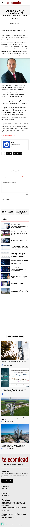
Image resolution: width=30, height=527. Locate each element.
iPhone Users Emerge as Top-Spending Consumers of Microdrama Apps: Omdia (18, 255)
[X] (13, 146)
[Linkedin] (10, 153)
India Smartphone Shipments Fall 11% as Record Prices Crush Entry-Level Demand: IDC (19, 248)
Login (26, 177)
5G (2, 510)
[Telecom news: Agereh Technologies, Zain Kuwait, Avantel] (15, 350)
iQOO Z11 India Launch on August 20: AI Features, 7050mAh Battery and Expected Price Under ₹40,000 (19, 240)
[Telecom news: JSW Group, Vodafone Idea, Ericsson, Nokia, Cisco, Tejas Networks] (15, 433)
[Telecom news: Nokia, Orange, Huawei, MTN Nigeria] (15, 406)
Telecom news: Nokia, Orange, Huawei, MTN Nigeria (14, 418)
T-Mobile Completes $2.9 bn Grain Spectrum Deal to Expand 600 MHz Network (19, 233)
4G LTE (2, 505)
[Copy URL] (7, 153)
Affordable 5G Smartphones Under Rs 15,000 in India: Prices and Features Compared (19, 269)
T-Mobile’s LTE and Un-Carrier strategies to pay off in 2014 (21, 212)
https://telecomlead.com (15, 144)
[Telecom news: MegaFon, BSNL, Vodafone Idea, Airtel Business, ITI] (5, 291)
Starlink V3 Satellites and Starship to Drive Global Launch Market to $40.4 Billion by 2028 (19, 262)
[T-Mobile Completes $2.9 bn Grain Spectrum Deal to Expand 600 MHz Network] (5, 233)
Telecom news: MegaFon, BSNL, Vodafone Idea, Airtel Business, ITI (19, 290)
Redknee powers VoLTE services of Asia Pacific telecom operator (7, 212)
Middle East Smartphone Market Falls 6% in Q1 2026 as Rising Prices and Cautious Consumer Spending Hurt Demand (14, 390)
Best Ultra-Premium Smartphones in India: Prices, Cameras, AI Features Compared (19, 283)
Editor (12, 142)
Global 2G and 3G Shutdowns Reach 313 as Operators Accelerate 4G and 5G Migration (19, 226)
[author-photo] (2, 365)
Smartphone (4, 517)
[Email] (20, 153)
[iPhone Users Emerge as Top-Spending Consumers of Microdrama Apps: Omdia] (5, 255)
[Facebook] (11, 146)
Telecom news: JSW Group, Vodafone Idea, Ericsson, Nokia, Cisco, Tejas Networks (14, 446)
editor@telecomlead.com (8, 135)
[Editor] (6, 144)
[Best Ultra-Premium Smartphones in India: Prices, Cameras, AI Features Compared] (5, 283)
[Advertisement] (15, 311)
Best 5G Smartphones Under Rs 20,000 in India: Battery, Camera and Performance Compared (19, 276)
